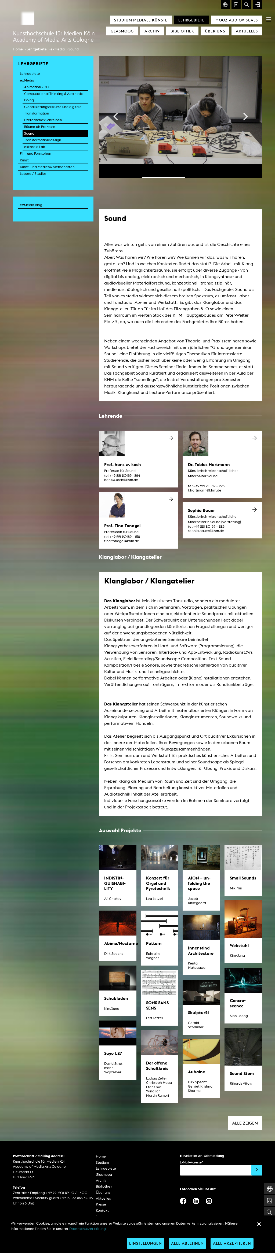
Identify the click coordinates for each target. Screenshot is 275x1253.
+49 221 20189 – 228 (206, 486)
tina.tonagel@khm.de (121, 541)
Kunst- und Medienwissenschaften (47, 167)
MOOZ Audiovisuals (236, 20)
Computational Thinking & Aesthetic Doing (53, 97)
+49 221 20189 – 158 (122, 537)
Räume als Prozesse (39, 127)
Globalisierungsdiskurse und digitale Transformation (53, 110)
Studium (102, 1162)
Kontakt (102, 1210)
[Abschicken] (256, 1170)
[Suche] (246, 4)
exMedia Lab (34, 147)
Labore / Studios (33, 174)
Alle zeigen (245, 1123)
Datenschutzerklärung (87, 1229)
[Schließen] (259, 1224)
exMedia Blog (31, 205)
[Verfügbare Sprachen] (225, 4)
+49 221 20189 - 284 (122, 476)
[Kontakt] (236, 4)
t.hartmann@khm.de (204, 490)
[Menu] (268, 19)
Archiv (152, 31)
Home (18, 49)
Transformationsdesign (42, 140)
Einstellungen (145, 1243)
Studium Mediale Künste (141, 20)
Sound (73, 49)
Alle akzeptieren (232, 1243)
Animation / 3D (36, 87)
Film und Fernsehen (35, 153)
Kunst (24, 160)
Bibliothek (182, 31)
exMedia (57, 49)
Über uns (215, 31)
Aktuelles (247, 31)
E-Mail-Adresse (191, 1162)
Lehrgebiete (191, 20)
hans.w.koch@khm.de (121, 480)
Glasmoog (122, 31)
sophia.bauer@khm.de (206, 531)
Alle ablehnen (187, 1243)
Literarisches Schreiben (43, 120)
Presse (101, 1204)
